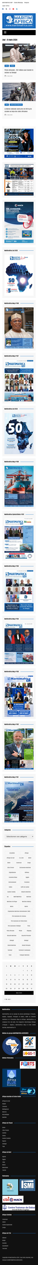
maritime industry (26, 902)
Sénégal (12, 66)
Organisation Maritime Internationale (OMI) (19, 911)
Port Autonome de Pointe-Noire (19, 921)
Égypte (4, 1159)
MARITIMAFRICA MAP (7, 3)
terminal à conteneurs (24, 950)
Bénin (29, 858)
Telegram (26, 3)
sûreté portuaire (26, 945)
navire (26, 906)
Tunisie (4, 1170)
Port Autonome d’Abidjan (14, 926)
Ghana (4, 1136)
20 (15, 984)
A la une (21, 858)
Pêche (20, 931)
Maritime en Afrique (12, 902)
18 (6, 984)
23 (27, 984)
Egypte (27, 877)
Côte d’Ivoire (5, 1130)
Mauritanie (5, 1167)
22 (23, 984)
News (7, 66)
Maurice (4, 1112)
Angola (4, 1104)
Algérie (4, 1157)
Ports (28, 926)
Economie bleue (13, 877)
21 (19, 984)
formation (26, 882)
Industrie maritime (26, 892)
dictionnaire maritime (25, 868)
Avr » (9, 999)
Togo (3, 1146)
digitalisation (12, 872)
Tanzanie (4, 1248)
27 (15, 989)
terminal (10, 950)
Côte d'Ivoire (10, 868)
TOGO (10, 955)
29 (23, 989)
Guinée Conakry (11, 892)
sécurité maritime (11, 936)
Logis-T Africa (5, 6)
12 (10, 980)
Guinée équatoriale (7, 1225)
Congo (29, 863)
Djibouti (4, 1238)
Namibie (4, 1117)
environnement (12, 882)
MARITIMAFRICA (17, 897)
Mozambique (5, 1114)
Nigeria (4, 1141)
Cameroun (19, 863)
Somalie (4, 1243)
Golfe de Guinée (25, 887)
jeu (8, 897)
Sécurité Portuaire (26, 936)
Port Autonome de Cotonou (19, 916)
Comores (4, 1106)
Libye (3, 1162)
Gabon (10, 887)
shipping (29, 931)
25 (6, 989)
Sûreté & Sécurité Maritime (16, 104)
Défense (27, 872)
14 (19, 980)
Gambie (4, 1133)
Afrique (26, 853)
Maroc (11, 906)
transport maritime (24, 955)
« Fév (5, 999)
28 (19, 989)
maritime (28, 897)
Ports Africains (10, 931)
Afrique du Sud (10, 858)
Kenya (3, 1240)
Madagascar (5, 1109)
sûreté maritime (12, 945)
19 (10, 984)
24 (31, 984)
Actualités (12, 853)
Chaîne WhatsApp (18, 3)
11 (6, 980)
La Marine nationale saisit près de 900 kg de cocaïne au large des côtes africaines (18, 110)
